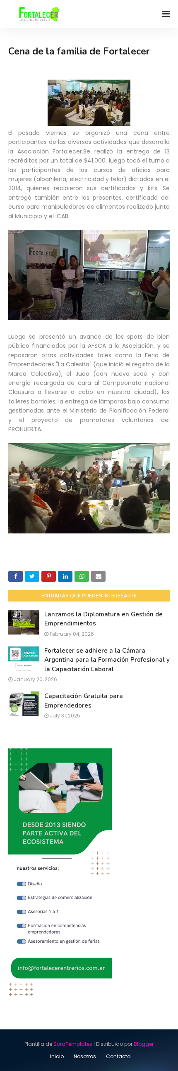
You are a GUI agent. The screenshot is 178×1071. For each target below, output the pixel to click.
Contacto (118, 1056)
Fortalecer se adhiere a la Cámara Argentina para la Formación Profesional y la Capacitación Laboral (107, 659)
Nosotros (85, 1056)
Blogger (144, 1043)
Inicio (57, 1056)
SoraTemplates (72, 1043)
